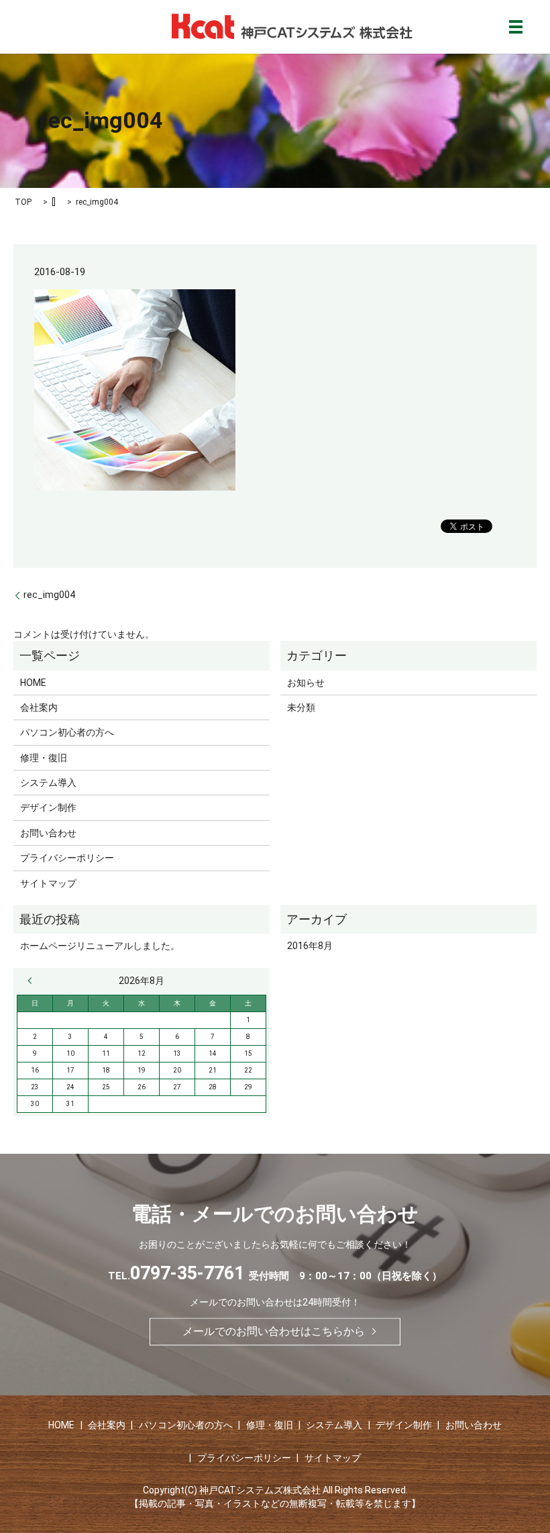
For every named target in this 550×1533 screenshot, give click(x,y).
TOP (23, 202)
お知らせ (306, 682)
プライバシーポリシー (67, 857)
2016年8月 (310, 945)
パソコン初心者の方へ (67, 732)
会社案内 (39, 707)
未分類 (301, 707)
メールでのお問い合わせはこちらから (273, 1331)
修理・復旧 (43, 757)
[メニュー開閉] (515, 27)
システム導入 (48, 782)
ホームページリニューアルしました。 (100, 945)
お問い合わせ (48, 833)
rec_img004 (49, 594)
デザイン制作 (48, 807)
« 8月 (33, 981)
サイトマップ (48, 883)
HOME (33, 682)
